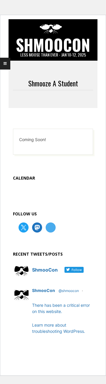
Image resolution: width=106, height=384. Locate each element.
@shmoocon (69, 290)
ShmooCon (43, 290)
